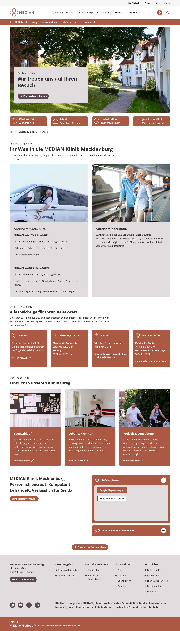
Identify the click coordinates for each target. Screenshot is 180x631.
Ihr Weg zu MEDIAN (113, 12)
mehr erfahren (22, 460)
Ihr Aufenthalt (88, 22)
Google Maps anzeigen (112, 490)
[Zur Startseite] (22, 12)
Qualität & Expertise (88, 12)
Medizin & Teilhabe (63, 12)
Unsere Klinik (49, 22)
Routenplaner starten (112, 498)
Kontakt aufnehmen (23, 579)
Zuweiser (133, 12)
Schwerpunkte (69, 22)
